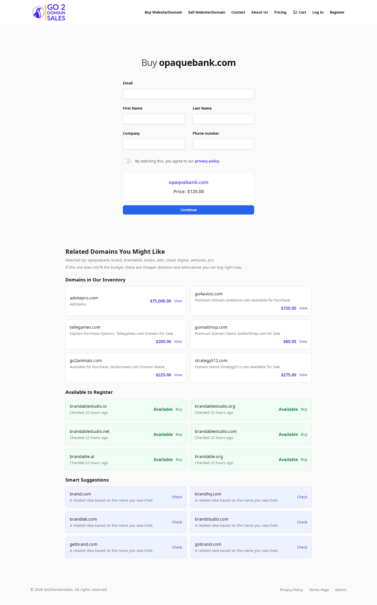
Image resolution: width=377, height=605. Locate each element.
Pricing (280, 12)
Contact (238, 12)
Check (177, 496)
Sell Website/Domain (206, 12)
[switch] (127, 161)
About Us (259, 12)
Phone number (206, 133)
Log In (318, 12)
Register (337, 12)
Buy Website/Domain (163, 12)
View (178, 300)
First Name (132, 108)
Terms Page (319, 589)
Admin (340, 589)
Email (128, 83)
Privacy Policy (291, 589)
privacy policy (207, 161)
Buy (179, 409)
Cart (302, 12)
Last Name (202, 108)
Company (131, 133)
